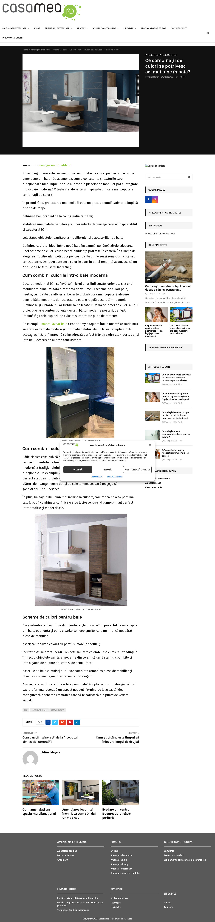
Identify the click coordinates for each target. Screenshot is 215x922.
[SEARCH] (189, 177)
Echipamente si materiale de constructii (185, 860)
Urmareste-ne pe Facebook (165, 347)
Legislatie (116, 907)
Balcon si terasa (65, 855)
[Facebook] (205, 33)
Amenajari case (153, 483)
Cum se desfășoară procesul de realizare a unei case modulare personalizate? (180, 329)
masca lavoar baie (54, 324)
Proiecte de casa (119, 898)
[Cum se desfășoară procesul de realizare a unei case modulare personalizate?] (181, 315)
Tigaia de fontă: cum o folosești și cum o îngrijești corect (175, 453)
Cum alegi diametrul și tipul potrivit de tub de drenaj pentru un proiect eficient (175, 415)
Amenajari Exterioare (57, 28)
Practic (81, 28)
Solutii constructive (104, 28)
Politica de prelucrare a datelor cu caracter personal (80, 904)
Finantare (116, 903)
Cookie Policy (96, 477)
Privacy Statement (115, 477)
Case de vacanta (153, 487)
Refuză (107, 469)
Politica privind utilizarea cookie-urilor (77, 898)
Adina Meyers (153, 77)
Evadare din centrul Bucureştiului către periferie (116, 814)
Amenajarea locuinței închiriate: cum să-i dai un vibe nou (79, 814)
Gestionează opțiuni (137, 469)
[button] (150, 445)
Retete (167, 902)
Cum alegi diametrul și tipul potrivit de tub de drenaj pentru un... (168, 287)
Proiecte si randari (174, 855)
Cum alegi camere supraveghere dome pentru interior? (176, 434)
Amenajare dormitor (121, 868)
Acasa (37, 28)
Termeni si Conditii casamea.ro (73, 910)
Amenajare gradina (67, 851)
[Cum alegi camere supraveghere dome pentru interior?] (152, 435)
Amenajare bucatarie (121, 855)
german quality (57, 710)
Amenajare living (119, 864)
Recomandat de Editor (153, 28)
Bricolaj (115, 851)
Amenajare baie (152, 55)
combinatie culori (39, 710)
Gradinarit (62, 860)
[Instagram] (209, 33)
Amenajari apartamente (157, 478)
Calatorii (168, 907)
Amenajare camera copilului (125, 873)
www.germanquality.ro (55, 165)
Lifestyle (128, 28)
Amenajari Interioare (14, 28)
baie (26, 710)
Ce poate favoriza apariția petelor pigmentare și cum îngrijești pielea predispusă (154, 330)
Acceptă (77, 469)
